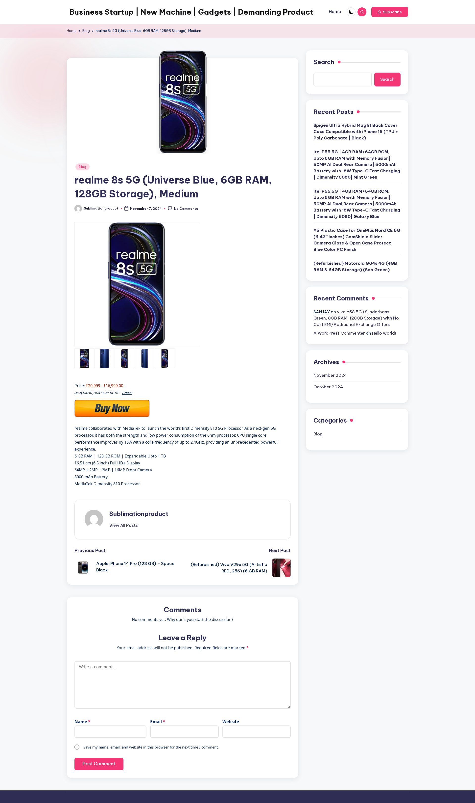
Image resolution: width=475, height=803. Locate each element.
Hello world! (384, 333)
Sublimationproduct (138, 513)
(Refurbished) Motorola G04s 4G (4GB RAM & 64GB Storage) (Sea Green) (355, 266)
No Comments (186, 209)
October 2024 (328, 386)
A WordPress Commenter (339, 333)
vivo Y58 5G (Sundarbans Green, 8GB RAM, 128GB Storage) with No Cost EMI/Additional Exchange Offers (356, 318)
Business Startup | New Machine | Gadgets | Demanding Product (191, 12)
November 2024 (330, 375)
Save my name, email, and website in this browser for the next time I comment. (151, 747)
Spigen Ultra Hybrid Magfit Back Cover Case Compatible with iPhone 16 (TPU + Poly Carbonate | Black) (355, 131)
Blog (82, 167)
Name (82, 721)
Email (157, 721)
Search (323, 62)
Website (230, 721)
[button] (389, 12)
